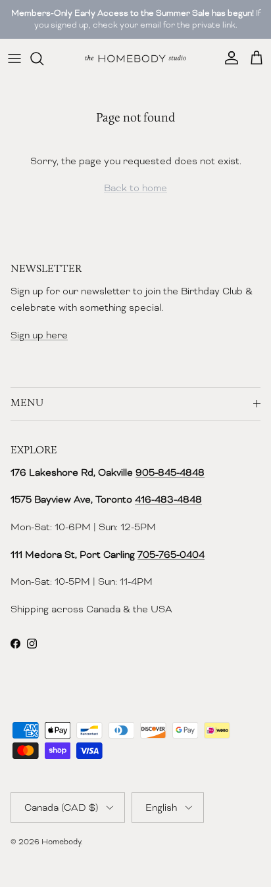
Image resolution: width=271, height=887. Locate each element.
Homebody (61, 841)
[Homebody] (135, 58)
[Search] (43, 58)
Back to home (135, 187)
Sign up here (39, 335)
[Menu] (14, 58)
